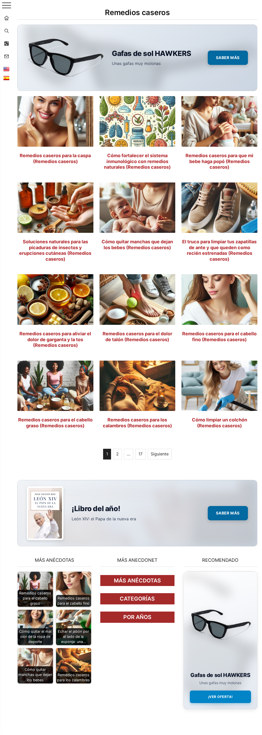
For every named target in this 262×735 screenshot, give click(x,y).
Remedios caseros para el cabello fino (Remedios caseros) (219, 336)
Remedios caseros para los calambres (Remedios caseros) (137, 422)
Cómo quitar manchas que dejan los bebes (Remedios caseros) (137, 244)
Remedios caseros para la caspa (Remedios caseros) (55, 158)
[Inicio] (6, 18)
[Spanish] (6, 78)
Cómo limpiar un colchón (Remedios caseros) (219, 422)
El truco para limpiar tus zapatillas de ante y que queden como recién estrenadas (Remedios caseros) (219, 250)
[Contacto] (6, 56)
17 (140, 453)
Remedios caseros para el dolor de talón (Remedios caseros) (137, 336)
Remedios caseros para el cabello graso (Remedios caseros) (55, 422)
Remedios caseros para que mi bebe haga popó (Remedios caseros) (219, 161)
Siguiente (160, 453)
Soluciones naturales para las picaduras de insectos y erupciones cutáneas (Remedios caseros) (55, 250)
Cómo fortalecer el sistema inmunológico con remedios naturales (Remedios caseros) (137, 161)
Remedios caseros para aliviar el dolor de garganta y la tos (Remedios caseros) (55, 339)
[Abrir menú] (6, 6)
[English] (6, 69)
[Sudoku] (6, 43)
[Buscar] (6, 31)
